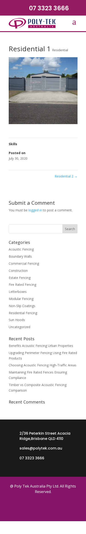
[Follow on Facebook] (17, 506)
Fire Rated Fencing (22, 284)
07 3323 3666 (49, 8)
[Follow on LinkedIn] (69, 506)
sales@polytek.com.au (40, 448)
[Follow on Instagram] (43, 506)
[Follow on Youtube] (56, 506)
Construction (18, 270)
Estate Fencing (20, 277)
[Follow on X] (30, 506)
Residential (60, 50)
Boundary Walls (20, 256)
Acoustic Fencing (21, 249)
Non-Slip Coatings (22, 306)
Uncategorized (19, 327)
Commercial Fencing (24, 263)
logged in (35, 210)
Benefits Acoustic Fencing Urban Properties (41, 345)
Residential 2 (66, 176)
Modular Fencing (21, 299)
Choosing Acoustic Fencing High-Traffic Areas (42, 365)
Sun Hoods (17, 320)
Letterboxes (18, 291)
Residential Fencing (23, 313)
